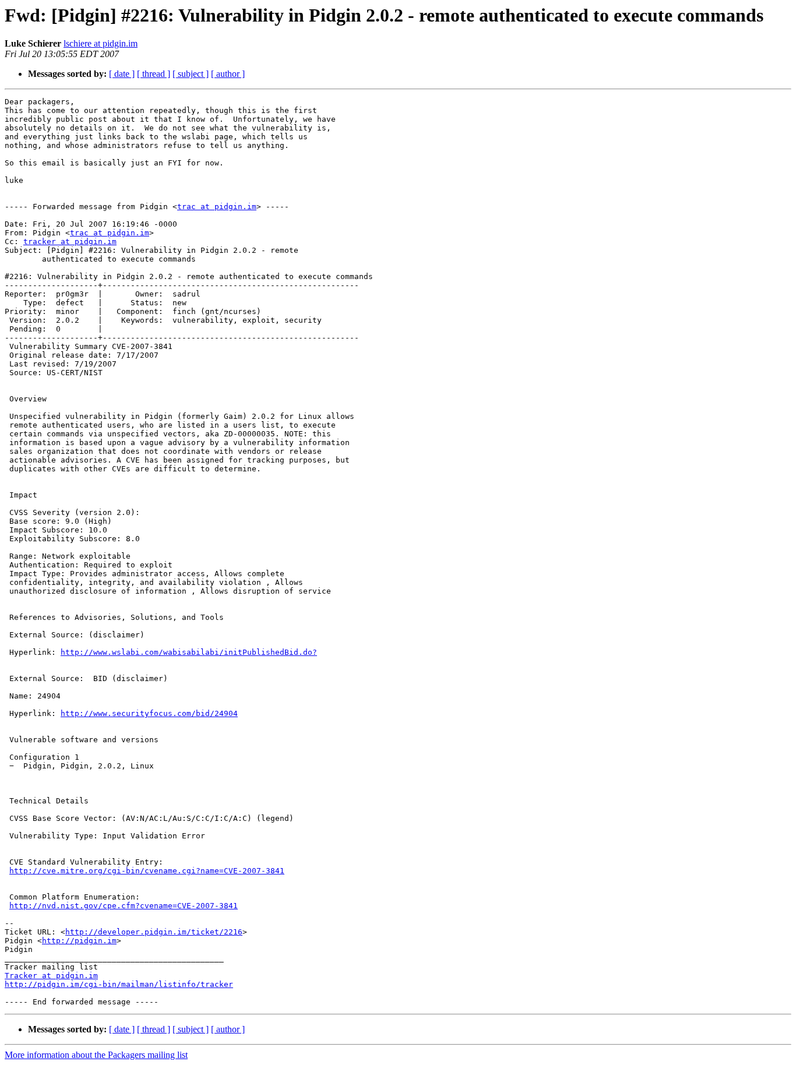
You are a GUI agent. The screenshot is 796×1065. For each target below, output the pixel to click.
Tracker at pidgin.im (51, 975)
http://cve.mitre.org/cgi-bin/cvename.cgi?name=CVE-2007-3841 (146, 870)
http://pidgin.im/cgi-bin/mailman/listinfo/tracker (119, 984)
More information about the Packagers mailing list (96, 1055)
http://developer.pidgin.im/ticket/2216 (153, 932)
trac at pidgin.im (216, 206)
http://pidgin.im (79, 940)
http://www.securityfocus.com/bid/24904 (149, 713)
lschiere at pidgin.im (101, 43)
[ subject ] (190, 74)
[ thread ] (153, 74)
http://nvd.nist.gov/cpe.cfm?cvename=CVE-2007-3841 (123, 905)
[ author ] (228, 74)
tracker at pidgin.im (70, 241)
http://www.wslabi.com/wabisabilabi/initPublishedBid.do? (189, 652)
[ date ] (122, 74)
